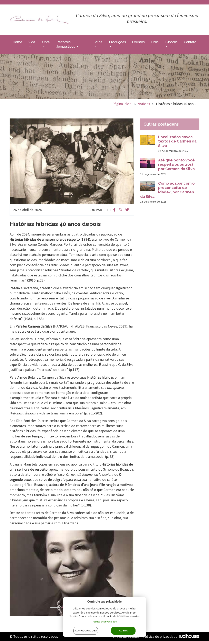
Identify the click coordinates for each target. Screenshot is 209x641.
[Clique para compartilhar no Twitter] (127, 209)
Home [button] (17, 42)
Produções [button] (117, 42)
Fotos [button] (97, 42)
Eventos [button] (138, 42)
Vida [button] (31, 42)
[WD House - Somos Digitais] (189, 636)
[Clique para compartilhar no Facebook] (114, 209)
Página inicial (122, 103)
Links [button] (155, 42)
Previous (6, 574)
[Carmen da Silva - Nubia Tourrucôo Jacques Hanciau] (39, 19)
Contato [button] (190, 42)
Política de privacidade (160, 636)
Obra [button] (46, 42)
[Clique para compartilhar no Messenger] (120, 209)
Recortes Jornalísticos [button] (66, 44)
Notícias (143, 103)
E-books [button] (171, 42)
